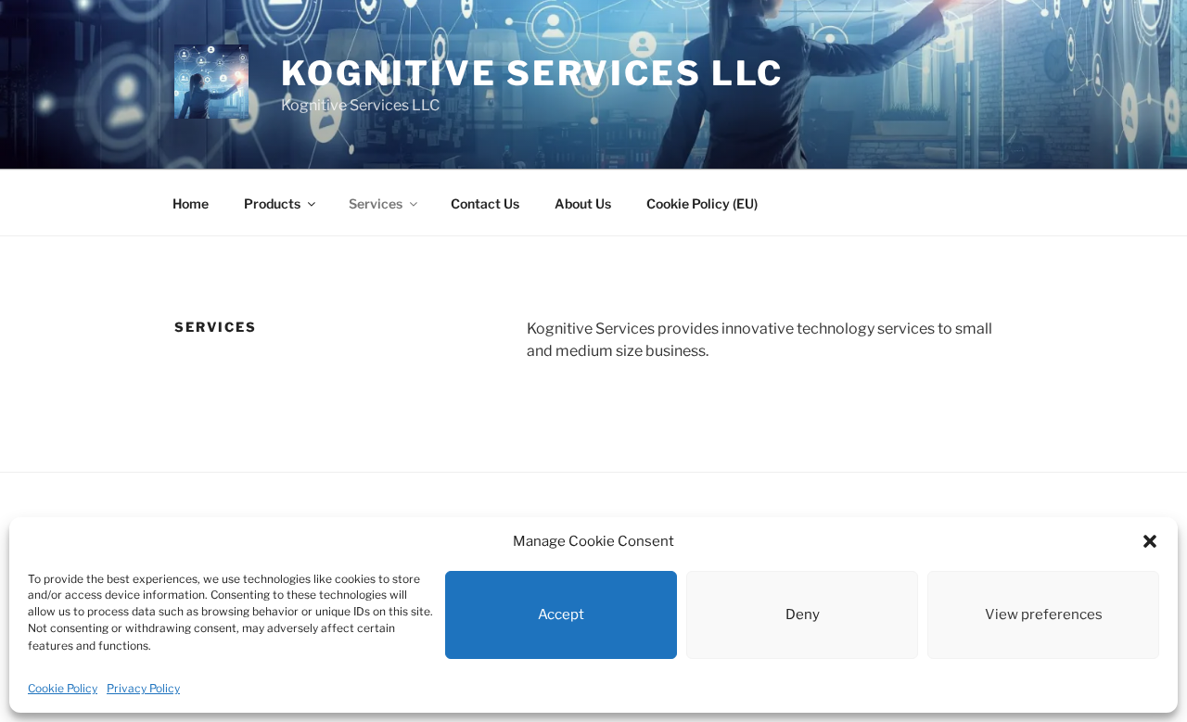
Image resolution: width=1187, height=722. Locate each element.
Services (375, 203)
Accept (561, 614)
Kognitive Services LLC (532, 73)
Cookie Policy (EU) (702, 203)
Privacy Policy (143, 688)
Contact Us (485, 203)
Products (272, 203)
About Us (583, 203)
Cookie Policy (62, 688)
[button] (1150, 541)
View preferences (1044, 614)
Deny (802, 614)
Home (190, 203)
